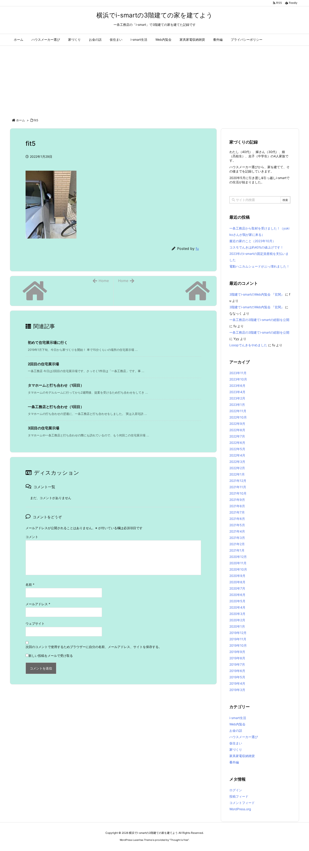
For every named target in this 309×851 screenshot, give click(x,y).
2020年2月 (237, 620)
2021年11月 (237, 487)
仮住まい (235, 743)
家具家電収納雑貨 (242, 756)
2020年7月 (237, 588)
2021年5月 (237, 525)
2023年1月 (237, 404)
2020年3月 (237, 614)
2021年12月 (237, 481)
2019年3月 (237, 690)
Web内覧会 (237, 724)
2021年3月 (237, 538)
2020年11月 (238, 563)
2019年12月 (238, 633)
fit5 (35, 120)
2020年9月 (237, 576)
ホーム (20, 120)
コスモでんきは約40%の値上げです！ (256, 247)
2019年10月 (238, 645)
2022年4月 (237, 455)
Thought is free (179, 839)
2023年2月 (237, 398)
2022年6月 (237, 443)
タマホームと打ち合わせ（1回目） (56, 385)
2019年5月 (237, 677)
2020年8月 (237, 582)
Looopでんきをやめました (248, 345)
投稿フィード (238, 796)
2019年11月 (237, 639)
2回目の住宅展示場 (43, 364)
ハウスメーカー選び (243, 737)
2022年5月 (237, 449)
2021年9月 (237, 500)
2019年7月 (237, 664)
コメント (32, 537)
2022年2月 (237, 468)
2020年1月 (237, 626)
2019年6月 (237, 671)
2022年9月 (237, 424)
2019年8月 (237, 658)
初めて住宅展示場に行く (48, 342)
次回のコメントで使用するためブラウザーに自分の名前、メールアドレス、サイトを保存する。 (94, 647)
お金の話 (235, 730)
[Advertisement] (154, 79)
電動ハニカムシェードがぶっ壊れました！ (259, 266)
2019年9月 (237, 652)
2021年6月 (237, 519)
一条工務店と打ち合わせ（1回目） (56, 406)
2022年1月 (237, 474)
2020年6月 (237, 595)
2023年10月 (238, 379)
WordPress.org (240, 809)
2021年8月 (237, 506)
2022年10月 (238, 417)
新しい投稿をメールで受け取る (51, 655)
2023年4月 (237, 392)
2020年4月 (237, 607)
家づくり (235, 749)
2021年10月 (238, 493)
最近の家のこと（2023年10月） (252, 241)
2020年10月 (238, 569)
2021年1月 (237, 550)
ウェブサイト (35, 623)
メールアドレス (38, 604)
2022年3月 (237, 462)
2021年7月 (237, 512)
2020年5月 (237, 601)
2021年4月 (237, 531)
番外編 (234, 762)
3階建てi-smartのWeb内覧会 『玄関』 (256, 294)
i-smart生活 (237, 718)
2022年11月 (237, 411)
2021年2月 (237, 544)
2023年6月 (237, 385)
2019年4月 (237, 683)
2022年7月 (237, 436)
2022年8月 (237, 430)
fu (197, 248)
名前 (30, 584)
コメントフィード (242, 803)
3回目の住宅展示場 (43, 428)
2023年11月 (238, 373)
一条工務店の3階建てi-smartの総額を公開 (259, 320)
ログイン (235, 790)
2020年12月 (238, 557)
